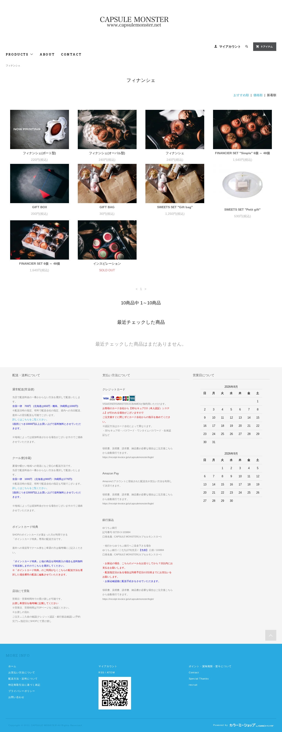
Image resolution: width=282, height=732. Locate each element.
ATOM (111, 672)
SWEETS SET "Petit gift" (242, 209)
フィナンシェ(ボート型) (39, 153)
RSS (101, 672)
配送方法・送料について (23, 678)
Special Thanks (199, 678)
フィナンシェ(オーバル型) (107, 153)
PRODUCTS (18, 54)
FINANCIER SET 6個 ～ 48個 (39, 263)
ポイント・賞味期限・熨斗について (210, 666)
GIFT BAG (107, 207)
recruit (193, 684)
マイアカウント (230, 46)
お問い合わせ (16, 697)
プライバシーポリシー (21, 691)
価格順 (258, 95)
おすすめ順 (241, 95)
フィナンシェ (13, 65)
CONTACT (71, 54)
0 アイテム (267, 46)
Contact (194, 672)
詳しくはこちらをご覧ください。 (30, 419)
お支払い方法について (21, 672)
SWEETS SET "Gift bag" (175, 207)
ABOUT (47, 54)
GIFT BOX (39, 207)
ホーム (12, 666)
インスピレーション (107, 263)
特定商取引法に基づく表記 (24, 684)
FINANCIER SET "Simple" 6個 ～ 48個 (242, 153)
